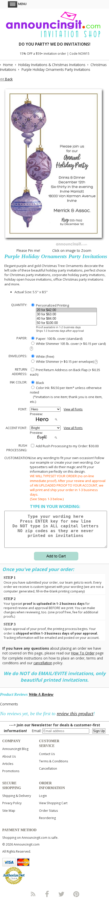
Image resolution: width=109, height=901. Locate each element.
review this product (75, 713)
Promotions (10, 771)
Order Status (48, 810)
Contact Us (47, 754)
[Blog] (32, 894)
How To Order (83, 653)
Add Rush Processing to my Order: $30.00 (67, 446)
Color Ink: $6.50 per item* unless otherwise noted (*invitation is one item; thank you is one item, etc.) (66, 394)
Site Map (8, 810)
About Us (9, 756)
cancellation (42, 662)
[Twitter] (62, 894)
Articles (7, 764)
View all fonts (73, 409)
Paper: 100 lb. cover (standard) (58, 338)
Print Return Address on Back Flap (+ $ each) (65, 372)
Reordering (47, 818)
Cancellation (48, 768)
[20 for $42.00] (66, 310)
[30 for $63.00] (66, 314)
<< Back (6, 79)
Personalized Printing (52, 305)
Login (43, 796)
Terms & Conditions (53, 761)
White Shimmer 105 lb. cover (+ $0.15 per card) (68, 345)
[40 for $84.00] (66, 319)
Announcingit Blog (15, 749)
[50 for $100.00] (66, 323)
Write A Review (41, 694)
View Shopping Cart (53, 803)
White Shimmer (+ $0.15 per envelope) (66, 361)
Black (39, 382)
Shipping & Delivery (16, 796)
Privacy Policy (12, 803)
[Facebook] (47, 894)
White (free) (44, 356)
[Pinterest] (76, 894)
